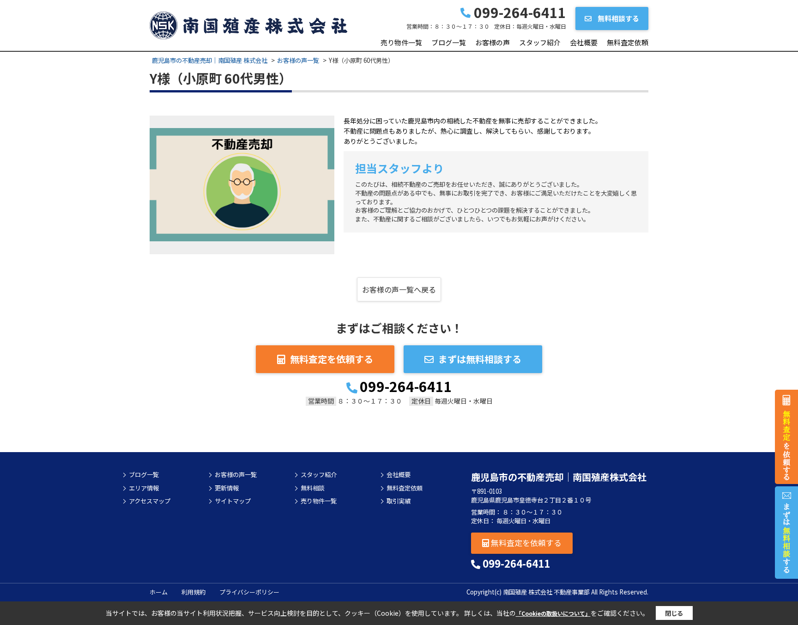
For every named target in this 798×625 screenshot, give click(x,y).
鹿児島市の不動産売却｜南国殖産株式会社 (559, 477)
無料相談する (617, 18)
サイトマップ (233, 501)
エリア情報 (144, 488)
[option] (242, 185)
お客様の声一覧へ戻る (399, 289)
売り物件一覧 (401, 42)
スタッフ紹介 (540, 42)
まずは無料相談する (479, 359)
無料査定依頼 (627, 42)
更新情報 (227, 488)
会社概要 (584, 42)
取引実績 (399, 501)
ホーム (159, 592)
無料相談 (313, 488)
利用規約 (193, 592)
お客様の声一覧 (236, 475)
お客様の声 (492, 42)
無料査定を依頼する (331, 359)
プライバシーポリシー (249, 592)
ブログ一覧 (448, 42)
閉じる (674, 613)
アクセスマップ (149, 501)
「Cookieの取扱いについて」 (553, 613)
